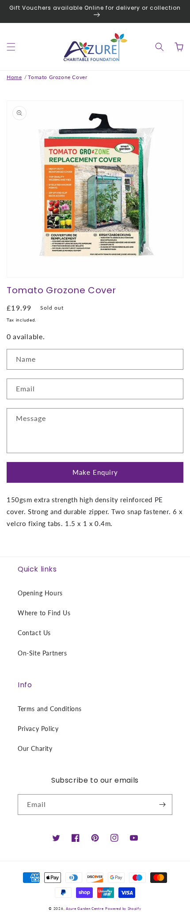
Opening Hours (40, 593)
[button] (11, 47)
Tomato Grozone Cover (57, 77)
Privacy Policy (38, 728)
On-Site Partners (42, 653)
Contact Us (34, 632)
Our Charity (35, 748)
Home (14, 77)
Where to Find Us (44, 613)
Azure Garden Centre (84, 908)
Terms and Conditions (50, 708)
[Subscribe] (162, 804)
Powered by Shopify (123, 908)
